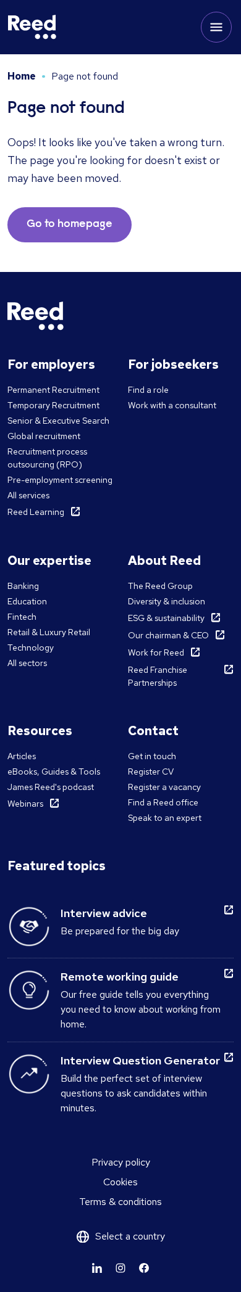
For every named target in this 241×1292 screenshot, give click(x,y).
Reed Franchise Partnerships (157, 676)
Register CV (151, 771)
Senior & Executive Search (58, 420)
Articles (21, 756)
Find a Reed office (163, 802)
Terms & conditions (120, 1201)
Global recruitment (43, 436)
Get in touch (152, 756)
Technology (30, 647)
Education (27, 601)
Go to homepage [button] (69, 224)
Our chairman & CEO (168, 635)
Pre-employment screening (59, 479)
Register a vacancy (164, 786)
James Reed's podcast (50, 786)
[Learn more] (97, 1268)
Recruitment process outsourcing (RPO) (47, 458)
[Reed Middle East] (32, 27)
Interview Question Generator (140, 1060)
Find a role (148, 389)
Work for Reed (156, 652)
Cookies (120, 1181)
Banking (23, 585)
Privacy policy (120, 1162)
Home (21, 76)
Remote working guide (120, 976)
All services (28, 495)
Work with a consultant (172, 405)
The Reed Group (160, 585)
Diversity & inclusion (166, 601)
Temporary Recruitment (53, 405)
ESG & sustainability (166, 617)
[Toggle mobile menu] (216, 27)
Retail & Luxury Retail (48, 632)
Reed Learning (35, 511)
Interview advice (104, 913)
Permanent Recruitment (53, 389)
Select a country (130, 1236)
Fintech (21, 616)
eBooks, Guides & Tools (53, 771)
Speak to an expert (164, 817)
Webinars (25, 803)
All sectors (27, 663)
